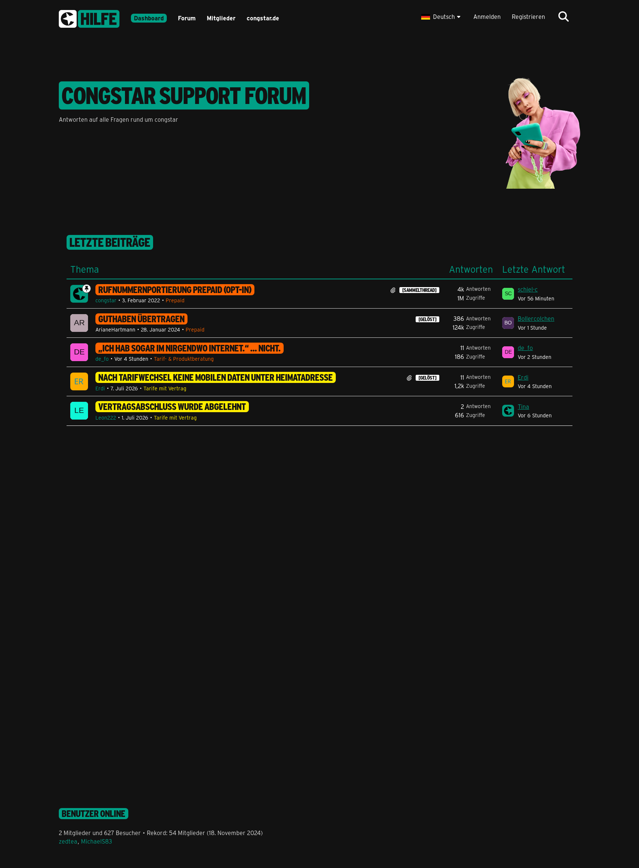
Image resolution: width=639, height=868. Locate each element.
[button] (442, 16)
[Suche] (564, 16)
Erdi (100, 388)
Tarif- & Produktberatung (184, 358)
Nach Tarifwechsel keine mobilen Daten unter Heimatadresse (215, 377)
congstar (105, 300)
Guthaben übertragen (141, 318)
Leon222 (105, 417)
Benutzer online (93, 813)
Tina (523, 406)
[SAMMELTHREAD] (419, 290)
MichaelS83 (96, 841)
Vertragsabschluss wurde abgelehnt (172, 406)
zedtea (68, 841)
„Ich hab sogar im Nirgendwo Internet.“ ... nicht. (189, 348)
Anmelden (487, 16)
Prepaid (175, 300)
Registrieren (528, 16)
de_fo (102, 358)
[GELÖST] (427, 319)
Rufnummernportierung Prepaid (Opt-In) (174, 289)
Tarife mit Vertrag (164, 388)
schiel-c (528, 289)
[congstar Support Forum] (89, 17)
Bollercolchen (536, 318)
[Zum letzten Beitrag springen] (508, 294)
